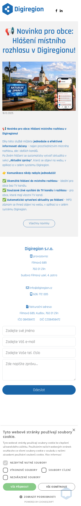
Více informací (53, 454)
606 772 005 (40, 294)
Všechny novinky (39, 223)
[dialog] (39, 466)
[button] (39, 497)
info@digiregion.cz (40, 288)
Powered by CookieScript (39, 501)
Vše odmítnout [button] (56, 486)
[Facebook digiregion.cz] (56, 10)
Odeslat (39, 389)
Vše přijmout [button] (20, 486)
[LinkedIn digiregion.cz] (61, 10)
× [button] (73, 430)
